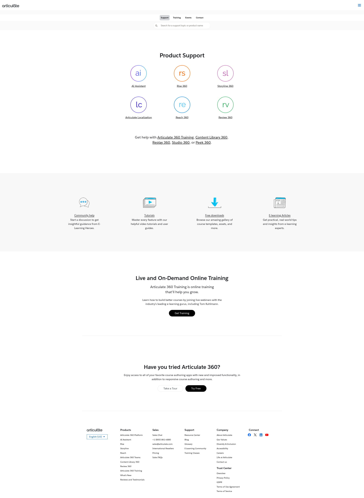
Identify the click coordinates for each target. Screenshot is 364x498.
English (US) (98, 437)
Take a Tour (170, 388)
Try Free (196, 388)
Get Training (182, 313)
